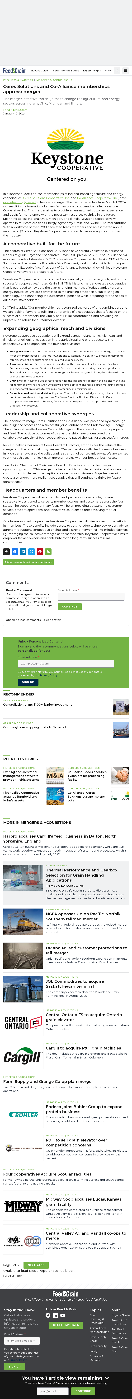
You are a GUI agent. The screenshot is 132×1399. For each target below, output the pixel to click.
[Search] (117, 70)
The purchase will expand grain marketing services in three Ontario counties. (87, 1027)
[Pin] (40, 551)
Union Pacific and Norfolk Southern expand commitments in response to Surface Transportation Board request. (86, 960)
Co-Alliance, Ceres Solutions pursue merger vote (86, 796)
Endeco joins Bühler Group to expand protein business (84, 1109)
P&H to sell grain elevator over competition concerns (76, 1142)
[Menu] (125, 70)
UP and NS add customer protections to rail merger (86, 950)
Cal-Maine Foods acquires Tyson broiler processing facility (87, 776)
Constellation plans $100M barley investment (37, 704)
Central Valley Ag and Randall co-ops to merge (86, 1236)
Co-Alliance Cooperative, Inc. (97, 198)
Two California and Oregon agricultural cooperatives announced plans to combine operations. (60, 1089)
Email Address (68, 590)
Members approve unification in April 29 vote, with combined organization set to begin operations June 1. (84, 1245)
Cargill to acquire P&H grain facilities (83, 1048)
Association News (15, 700)
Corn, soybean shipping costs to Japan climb (37, 727)
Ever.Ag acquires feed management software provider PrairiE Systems (21, 776)
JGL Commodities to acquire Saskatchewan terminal (75, 984)
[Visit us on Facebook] (48, 1315)
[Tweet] (31, 551)
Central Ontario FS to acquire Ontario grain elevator (84, 1017)
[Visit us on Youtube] (62, 1315)
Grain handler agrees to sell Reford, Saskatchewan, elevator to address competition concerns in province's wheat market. (87, 1154)
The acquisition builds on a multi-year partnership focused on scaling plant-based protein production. (87, 1119)
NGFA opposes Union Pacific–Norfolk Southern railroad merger (83, 916)
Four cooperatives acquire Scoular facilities (47, 1174)
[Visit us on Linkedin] (55, 1315)
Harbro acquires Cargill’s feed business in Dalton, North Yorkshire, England (60, 839)
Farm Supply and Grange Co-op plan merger (48, 1081)
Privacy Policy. (49, 675)
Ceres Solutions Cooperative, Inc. (46, 198)
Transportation (57, 909)
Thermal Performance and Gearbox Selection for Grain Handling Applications (82, 875)
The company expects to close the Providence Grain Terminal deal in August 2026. (82, 993)
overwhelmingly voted (19, 202)
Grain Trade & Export (18, 723)
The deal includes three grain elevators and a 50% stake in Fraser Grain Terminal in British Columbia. (86, 1055)
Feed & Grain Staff (15, 110)
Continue (83, 1391)
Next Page (36, 1265)
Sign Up (28, 682)
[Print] (6, 551)
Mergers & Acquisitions (54, 80)
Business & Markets (18, 80)
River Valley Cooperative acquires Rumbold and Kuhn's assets (21, 796)
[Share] (15, 551)
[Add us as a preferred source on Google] (48, 551)
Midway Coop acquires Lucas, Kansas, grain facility (84, 1202)
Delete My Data (66, 1325)
